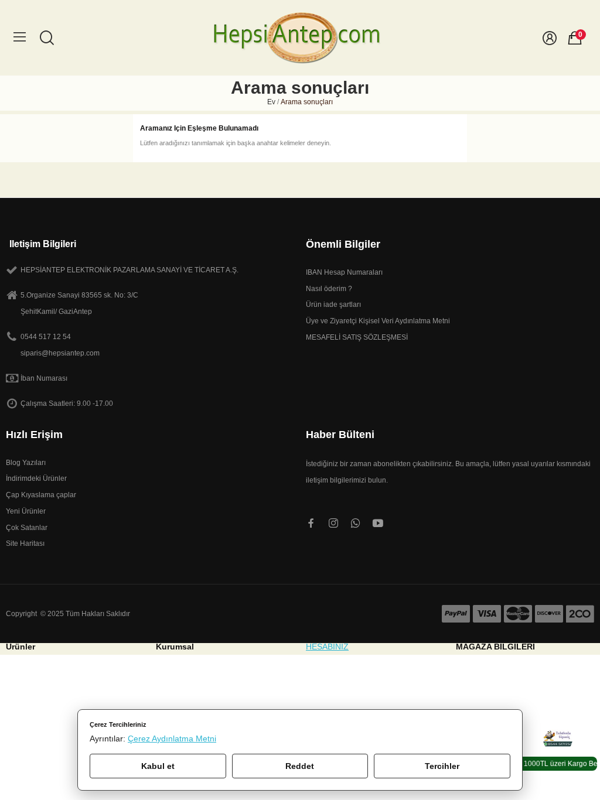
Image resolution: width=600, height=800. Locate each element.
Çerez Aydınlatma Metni (172, 738)
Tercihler (442, 766)
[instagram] (333, 523)
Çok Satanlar (26, 528)
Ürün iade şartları (333, 304)
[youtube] (378, 523)
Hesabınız (327, 646)
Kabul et (158, 766)
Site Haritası (25, 543)
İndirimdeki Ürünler (36, 478)
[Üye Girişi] (549, 38)
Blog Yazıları (26, 463)
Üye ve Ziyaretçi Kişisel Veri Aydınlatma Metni (378, 321)
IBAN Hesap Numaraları (344, 272)
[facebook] (311, 523)
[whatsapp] (355, 523)
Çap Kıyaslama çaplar (41, 495)
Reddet (299, 766)
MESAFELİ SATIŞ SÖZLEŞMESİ (357, 337)
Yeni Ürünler (26, 511)
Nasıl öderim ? (329, 289)
